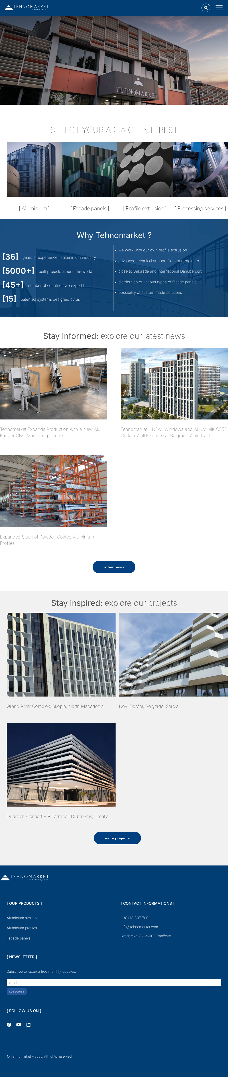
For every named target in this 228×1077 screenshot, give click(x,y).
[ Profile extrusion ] (145, 208)
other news (114, 567)
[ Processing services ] (200, 208)
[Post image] (53, 383)
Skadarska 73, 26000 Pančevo (146, 936)
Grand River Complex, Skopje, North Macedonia (55, 706)
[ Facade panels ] (89, 208)
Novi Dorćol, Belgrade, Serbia (149, 706)
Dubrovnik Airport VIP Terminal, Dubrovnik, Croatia (58, 816)
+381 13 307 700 (135, 918)
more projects (117, 838)
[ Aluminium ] (34, 208)
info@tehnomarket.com (139, 927)
